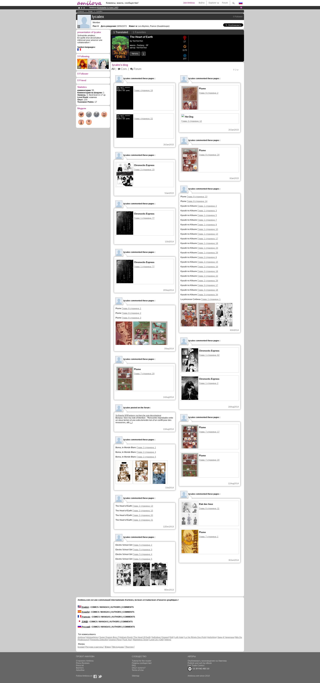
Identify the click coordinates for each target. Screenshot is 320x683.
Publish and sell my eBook (200, 663)
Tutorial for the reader (141, 661)
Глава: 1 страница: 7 (207, 220)
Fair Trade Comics (196, 665)
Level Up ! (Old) (157, 639)
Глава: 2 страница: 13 (142, 506)
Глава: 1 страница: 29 (208, 253)
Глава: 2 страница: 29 (208, 281)
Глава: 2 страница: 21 (142, 520)
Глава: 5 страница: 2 (142, 545)
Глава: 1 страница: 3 (207, 211)
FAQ (134, 665)
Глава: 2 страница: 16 (208, 267)
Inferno (168, 639)
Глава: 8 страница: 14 (197, 201)
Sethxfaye (156, 637)
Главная (81, 11)
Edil (171, 637)
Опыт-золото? (139, 668)
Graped (165, 637)
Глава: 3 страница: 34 (208, 295)
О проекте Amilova (85, 661)
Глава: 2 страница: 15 (208, 262)
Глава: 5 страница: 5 (142, 559)
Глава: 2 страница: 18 (208, 271)
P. (234, 70)
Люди (90, 11)
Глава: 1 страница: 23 (208, 248)
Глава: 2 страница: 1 (146, 447)
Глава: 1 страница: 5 (207, 215)
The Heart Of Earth (142, 637)
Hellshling (211, 637)
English (85, 607)
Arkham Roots (126, 637)
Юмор (108, 647)
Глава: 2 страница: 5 (146, 457)
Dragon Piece (115, 639)
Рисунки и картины (94, 647)
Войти (201, 3)
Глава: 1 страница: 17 (208, 239)
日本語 (84, 621)
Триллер (130, 647)
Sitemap (135, 676)
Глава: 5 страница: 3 (142, 549)
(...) (131, 422)
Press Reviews (83, 663)
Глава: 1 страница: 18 (208, 243)
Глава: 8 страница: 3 (131, 318)
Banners (80, 668)
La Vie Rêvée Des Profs (195, 637)
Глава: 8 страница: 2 (131, 313)
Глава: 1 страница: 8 (207, 225)
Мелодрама (118, 647)
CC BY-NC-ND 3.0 (200, 669)
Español (85, 612)
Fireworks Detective (99, 639)
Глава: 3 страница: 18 (208, 290)
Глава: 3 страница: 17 (208, 285)
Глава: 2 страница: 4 (146, 452)
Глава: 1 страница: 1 (210, 299)
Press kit (80, 665)
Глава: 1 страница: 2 (207, 206)
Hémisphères (92, 637)
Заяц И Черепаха (226, 637)
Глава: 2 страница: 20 (142, 515)
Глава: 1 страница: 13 (208, 234)
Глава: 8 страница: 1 (131, 308)
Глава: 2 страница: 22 (208, 276)
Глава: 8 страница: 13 (197, 197)
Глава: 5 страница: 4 (142, 554)
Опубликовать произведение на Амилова (207, 661)
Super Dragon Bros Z (109, 637)
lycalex (99, 11)
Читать (135, 53)
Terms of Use (138, 670)
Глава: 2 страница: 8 (207, 257)
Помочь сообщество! (142, 663)
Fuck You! (127, 639)
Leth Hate (178, 637)
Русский (85, 627)
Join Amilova (189, 3)
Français (85, 617)
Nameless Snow (141, 639)
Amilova (81, 637)
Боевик (81, 647)
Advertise (80, 670)
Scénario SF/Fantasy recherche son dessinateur (138, 415)
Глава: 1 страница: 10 (208, 229)
